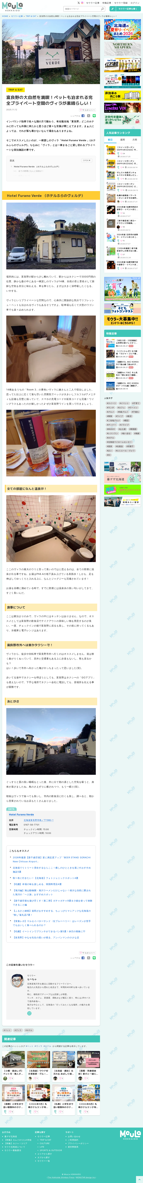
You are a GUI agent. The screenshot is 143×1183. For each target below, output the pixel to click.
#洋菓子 (130, 446)
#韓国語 (133, 429)
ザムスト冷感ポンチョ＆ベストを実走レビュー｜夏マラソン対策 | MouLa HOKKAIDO (126, 173)
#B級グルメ (123, 412)
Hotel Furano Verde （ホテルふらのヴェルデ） (37, 166)
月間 (134, 139)
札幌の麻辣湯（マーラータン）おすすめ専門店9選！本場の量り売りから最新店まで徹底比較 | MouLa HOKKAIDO (127, 196)
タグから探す (43, 1157)
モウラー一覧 (43, 1161)
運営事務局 (73, 1147)
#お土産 (122, 429)
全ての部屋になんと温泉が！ (31, 171)
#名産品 (119, 446)
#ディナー (111, 425)
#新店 (129, 416)
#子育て (136, 403)
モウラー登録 (121, 3)
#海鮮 (137, 433)
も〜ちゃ (32, 979)
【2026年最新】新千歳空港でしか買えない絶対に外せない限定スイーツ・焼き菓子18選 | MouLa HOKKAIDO (127, 249)
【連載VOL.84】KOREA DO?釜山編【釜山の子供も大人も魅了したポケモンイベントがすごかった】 (127, 363)
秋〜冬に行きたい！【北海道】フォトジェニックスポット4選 (45, 878)
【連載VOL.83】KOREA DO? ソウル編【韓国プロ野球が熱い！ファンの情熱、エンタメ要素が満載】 (127, 384)
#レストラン (112, 433)
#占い (109, 450)
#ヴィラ (18, 1030)
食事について (24, 176)
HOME (5, 16)
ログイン (135, 3)
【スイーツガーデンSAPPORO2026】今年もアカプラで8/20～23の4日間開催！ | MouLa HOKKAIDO (127, 148)
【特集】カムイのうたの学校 (18, 1140)
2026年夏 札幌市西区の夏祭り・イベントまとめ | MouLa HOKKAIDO (127, 208)
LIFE (42, 1147)
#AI (108, 455)
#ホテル (29, 1030)
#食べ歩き (126, 433)
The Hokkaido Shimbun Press (61, 1177)
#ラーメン (133, 407)
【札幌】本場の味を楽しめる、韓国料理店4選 (37, 884)
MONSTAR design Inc (85, 1177)
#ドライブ (124, 425)
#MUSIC (111, 429)
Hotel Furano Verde (21, 814)
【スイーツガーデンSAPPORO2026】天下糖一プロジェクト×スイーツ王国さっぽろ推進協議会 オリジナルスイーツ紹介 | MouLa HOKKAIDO (127, 162)
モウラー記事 (93, 3)
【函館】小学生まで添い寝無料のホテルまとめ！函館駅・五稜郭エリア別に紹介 (13, 1108)
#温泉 (109, 446)
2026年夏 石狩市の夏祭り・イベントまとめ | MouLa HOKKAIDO (127, 235)
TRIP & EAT (31, 16)
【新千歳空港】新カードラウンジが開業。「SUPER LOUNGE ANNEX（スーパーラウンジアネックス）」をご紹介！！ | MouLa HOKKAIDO (127, 221)
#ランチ (110, 407)
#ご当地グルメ (113, 420)
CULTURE (45, 1143)
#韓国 (109, 416)
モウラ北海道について (14, 1147)
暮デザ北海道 (10, 1136)
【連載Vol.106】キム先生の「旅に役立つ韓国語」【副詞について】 (126, 373)
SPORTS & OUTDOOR (51, 1150)
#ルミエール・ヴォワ (125, 450)
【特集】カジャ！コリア (16, 1143)
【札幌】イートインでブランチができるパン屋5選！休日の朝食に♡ (49, 931)
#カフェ (121, 407)
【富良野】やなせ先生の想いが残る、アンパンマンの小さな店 (46, 937)
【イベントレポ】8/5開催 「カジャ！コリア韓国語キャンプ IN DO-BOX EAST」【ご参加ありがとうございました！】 (127, 352)
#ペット (7, 1030)
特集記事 (107, 3)
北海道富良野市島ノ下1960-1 (38, 820)
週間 (122, 139)
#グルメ (110, 412)
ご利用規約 (73, 1140)
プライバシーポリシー (78, 1143)
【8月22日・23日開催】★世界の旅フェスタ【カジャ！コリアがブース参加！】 (127, 341)
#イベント (124, 403)
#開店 (126, 420)
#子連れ (135, 412)
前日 (110, 139)
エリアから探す (44, 1154)
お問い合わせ (74, 1136)
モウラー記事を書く (128, 9)
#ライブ (119, 416)
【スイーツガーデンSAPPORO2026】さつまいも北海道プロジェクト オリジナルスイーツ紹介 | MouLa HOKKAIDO (127, 185)
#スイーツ (111, 403)
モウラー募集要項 (12, 1150)
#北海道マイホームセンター (119, 442)
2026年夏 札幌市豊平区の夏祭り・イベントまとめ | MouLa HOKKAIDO (127, 263)
